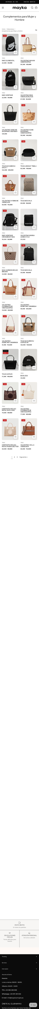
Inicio (3, 29)
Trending (4, 956)
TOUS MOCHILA (26, 201)
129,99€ (4, 134)
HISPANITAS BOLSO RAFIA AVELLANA (9, 409)
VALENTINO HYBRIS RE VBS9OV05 (10, 201)
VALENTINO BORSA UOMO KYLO (27, 236)
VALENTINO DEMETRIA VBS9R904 (28, 305)
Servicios (4, 962)
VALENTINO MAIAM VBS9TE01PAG (27, 61)
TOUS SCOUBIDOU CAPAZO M (27, 341)
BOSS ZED (24, 376)
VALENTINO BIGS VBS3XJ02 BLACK (26, 96)
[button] (32, 7)
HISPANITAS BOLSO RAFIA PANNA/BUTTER (10, 445)
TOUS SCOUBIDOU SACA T (8, 166)
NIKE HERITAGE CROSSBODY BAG (8, 236)
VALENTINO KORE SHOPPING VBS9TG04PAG (27, 131)
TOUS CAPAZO (7, 374)
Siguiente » (23, 457)
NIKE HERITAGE (7, 95)
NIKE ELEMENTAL (8, 60)
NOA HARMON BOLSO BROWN (10, 270)
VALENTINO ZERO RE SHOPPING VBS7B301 (9, 130)
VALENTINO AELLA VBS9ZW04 (27, 445)
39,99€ (22, 378)
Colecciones (10, 29)
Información (5, 969)
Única (3, 58)
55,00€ (22, 239)
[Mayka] (19, 7)
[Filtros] (36, 30)
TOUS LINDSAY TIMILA (28, 166)
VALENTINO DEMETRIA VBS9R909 (10, 341)
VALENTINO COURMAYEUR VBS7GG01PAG (7, 306)
